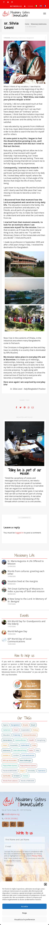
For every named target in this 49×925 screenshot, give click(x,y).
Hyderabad (25, 745)
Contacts (30, 6)
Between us (16, 6)
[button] (45, 884)
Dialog (35, 730)
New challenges (25, 760)
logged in (19, 532)
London (16, 755)
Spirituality (7, 776)
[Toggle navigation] (44, 14)
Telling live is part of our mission (24, 472)
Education (6, 735)
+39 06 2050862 (11, 818)
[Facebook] (4, 2)
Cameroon (7, 730)
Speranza (41, 771)
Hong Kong (41, 740)
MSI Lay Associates (10, 760)
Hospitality (14, 745)
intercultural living (19, 750)
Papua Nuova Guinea (28, 765)
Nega (24, 913)
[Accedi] (24, 6)
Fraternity (16, 735)
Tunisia (25, 776)
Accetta (24, 906)
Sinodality (31, 771)
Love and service (28, 755)
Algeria (5, 725)
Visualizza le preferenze (24, 919)
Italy (37, 750)
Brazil (33, 725)
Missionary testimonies (18, 38)
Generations (7, 740)
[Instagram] (12, 2)
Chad (16, 730)
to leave (17, 776)
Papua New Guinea (10, 765)
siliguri (22, 771)
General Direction (29, 735)
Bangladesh (30, 38)
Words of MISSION (27, 781)
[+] (24, 443)
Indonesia (6, 750)
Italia (31, 750)
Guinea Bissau (20, 740)
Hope (5, 745)
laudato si (6, 755)
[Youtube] (8, 2)
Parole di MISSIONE (10, 771)
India (34, 745)
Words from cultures (10, 781)
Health (31, 740)
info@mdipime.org (11, 814)
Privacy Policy (37, 856)
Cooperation (25, 730)
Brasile (25, 725)
